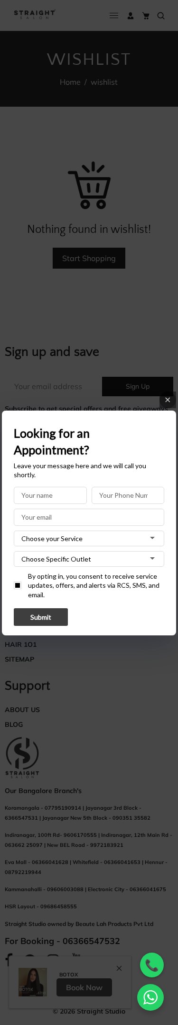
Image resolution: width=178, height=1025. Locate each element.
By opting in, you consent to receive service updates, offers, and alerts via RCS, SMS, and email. (93, 585)
